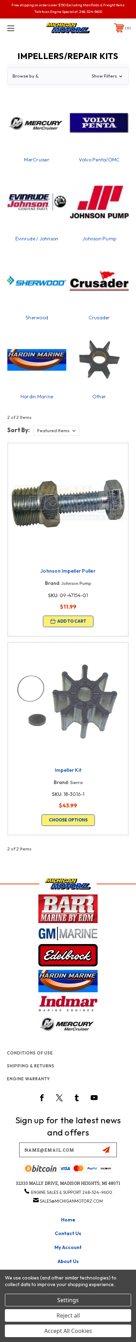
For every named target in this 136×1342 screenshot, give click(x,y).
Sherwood (36, 317)
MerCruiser (37, 160)
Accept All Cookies (68, 1331)
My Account (68, 1247)
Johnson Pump (99, 238)
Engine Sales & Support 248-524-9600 (71, 1192)
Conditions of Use (30, 1053)
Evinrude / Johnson (37, 238)
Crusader (99, 317)
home (68, 1220)
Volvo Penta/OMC (99, 160)
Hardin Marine (37, 396)
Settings (68, 1300)
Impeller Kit (68, 770)
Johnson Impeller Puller (68, 571)
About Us (68, 1261)
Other (99, 396)
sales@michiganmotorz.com (71, 1201)
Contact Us (68, 1233)
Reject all (68, 1315)
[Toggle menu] (19, 28)
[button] (68, 76)
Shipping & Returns (30, 1065)
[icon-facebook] (42, 1098)
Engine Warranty (28, 1078)
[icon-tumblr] (76, 1098)
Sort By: (18, 430)
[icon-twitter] (59, 1098)
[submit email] (106, 1150)
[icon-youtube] (94, 1098)
